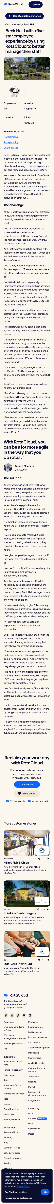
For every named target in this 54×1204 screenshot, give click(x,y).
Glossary (8, 1137)
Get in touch (34, 1128)
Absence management (39, 1047)
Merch (31, 1134)
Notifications (11, 136)
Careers (32, 1118)
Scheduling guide (12, 1153)
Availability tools (36, 1063)
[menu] (47, 4)
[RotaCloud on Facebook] (6, 1015)
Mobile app (33, 1052)
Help (30, 1123)
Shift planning (35, 1032)
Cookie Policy (23, 1186)
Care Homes (10, 1075)
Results (7, 1163)
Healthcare (9, 1114)
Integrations (34, 1100)
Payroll (31, 1087)
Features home (35, 1027)
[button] (36, 4)
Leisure (7, 1104)
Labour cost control (37, 1037)
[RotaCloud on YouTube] (24, 1015)
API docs (8, 1168)
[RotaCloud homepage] (13, 4)
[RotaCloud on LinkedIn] (30, 1015)
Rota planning (11, 142)
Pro (5, 1048)
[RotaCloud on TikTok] (18, 1015)
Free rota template (12, 1158)
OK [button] (45, 1192)
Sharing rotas (11, 147)
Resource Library (12, 1132)
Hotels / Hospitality (13, 1070)
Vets (6, 1099)
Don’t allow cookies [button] (15, 1192)
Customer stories (12, 1147)
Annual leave (34, 1042)
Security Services (12, 1119)
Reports (32, 1081)
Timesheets (33, 1076)
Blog (6, 1142)
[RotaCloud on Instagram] (12, 1015)
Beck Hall (9, 154)
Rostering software (13, 1043)
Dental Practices (11, 1109)
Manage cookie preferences (18, 1198)
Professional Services (14, 1093)
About (31, 1113)
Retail (6, 1080)
